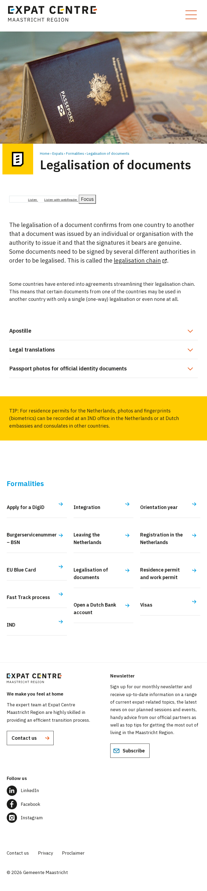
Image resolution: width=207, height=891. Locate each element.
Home (45, 153)
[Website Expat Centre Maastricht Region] (55, 15)
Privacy (45, 853)
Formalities (75, 153)
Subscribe (133, 751)
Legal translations (32, 349)
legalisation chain (137, 260)
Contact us (25, 738)
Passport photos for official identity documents (68, 368)
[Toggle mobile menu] (191, 15)
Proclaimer (73, 853)
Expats (57, 153)
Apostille (20, 330)
